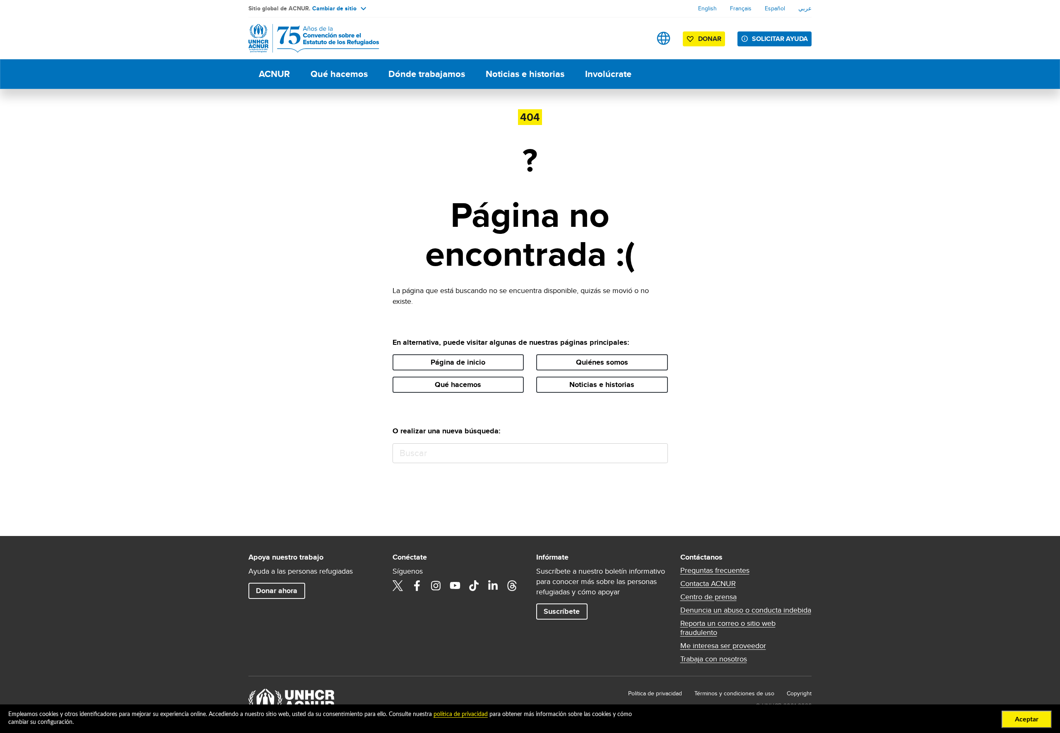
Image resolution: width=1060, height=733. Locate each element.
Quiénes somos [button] (602, 362)
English (707, 8)
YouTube (455, 585)
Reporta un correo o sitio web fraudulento (728, 628)
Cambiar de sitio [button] (334, 8)
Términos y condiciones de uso (734, 693)
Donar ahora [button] (276, 590)
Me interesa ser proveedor (723, 645)
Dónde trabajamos (426, 74)
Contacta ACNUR (708, 583)
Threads (512, 585)
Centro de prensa (708, 596)
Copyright (799, 693)
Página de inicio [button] (458, 362)
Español (775, 8)
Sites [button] (663, 38)
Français (741, 8)
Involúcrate (608, 74)
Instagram (436, 585)
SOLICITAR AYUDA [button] (780, 38)
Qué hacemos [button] (458, 384)
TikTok (474, 585)
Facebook (417, 585)
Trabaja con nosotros (713, 658)
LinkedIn (493, 585)
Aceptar (1026, 719)
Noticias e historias (525, 74)
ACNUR (274, 74)
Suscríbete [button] (562, 611)
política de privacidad (461, 714)
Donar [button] (709, 38)
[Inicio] (306, 38)
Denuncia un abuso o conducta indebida (745, 610)
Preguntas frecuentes (714, 570)
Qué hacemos (339, 74)
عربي (805, 8)
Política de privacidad (655, 693)
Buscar (658, 453)
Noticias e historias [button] (601, 384)
